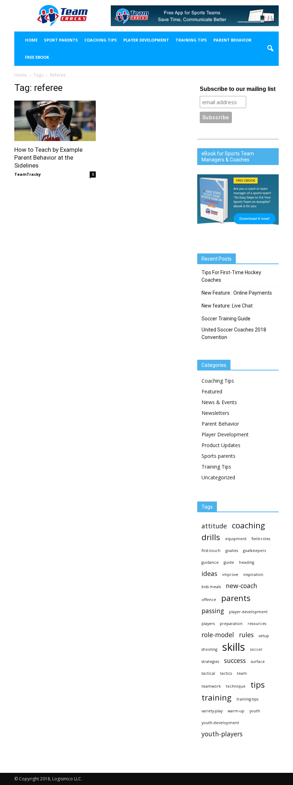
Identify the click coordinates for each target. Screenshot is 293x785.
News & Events (219, 402)
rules (246, 635)
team (242, 673)
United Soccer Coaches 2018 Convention (234, 333)
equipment (236, 538)
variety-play (212, 710)
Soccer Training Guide (226, 318)
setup (264, 635)
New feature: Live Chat (227, 306)
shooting (209, 649)
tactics (226, 673)
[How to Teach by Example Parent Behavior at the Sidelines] (55, 121)
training (217, 697)
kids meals (211, 586)
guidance (210, 562)
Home (31, 40)
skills (233, 647)
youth (254, 710)
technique (235, 686)
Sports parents (218, 455)
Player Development (146, 40)
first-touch (211, 550)
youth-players (222, 734)
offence (209, 599)
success (235, 660)
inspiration (253, 574)
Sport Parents (61, 40)
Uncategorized (218, 477)
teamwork (211, 686)
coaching (248, 525)
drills (211, 537)
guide (229, 562)
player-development (248, 611)
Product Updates (221, 445)
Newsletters (215, 413)
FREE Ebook (37, 57)
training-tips (247, 699)
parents (235, 598)
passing (213, 611)
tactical (208, 673)
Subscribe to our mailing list (237, 89)
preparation (231, 623)
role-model (218, 635)
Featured (212, 391)
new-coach (241, 586)
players (208, 623)
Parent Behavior (232, 40)
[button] (270, 48)
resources (257, 623)
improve (230, 574)
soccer (256, 649)
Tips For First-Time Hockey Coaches (231, 276)
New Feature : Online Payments (237, 293)
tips (257, 684)
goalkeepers (254, 550)
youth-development (220, 722)
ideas (209, 573)
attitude (214, 526)
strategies (210, 661)
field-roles (261, 538)
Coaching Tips (100, 40)
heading (246, 562)
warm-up (236, 710)
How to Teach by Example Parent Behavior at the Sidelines (48, 157)
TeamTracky (27, 174)
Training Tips (191, 40)
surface (258, 661)
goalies (231, 550)
